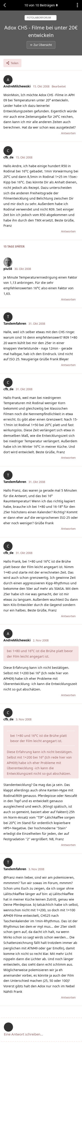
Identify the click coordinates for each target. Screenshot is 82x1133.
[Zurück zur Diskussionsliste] (4, 5)
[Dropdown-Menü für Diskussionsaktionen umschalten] (77, 5)
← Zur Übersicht (41, 45)
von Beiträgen (39, 5)
